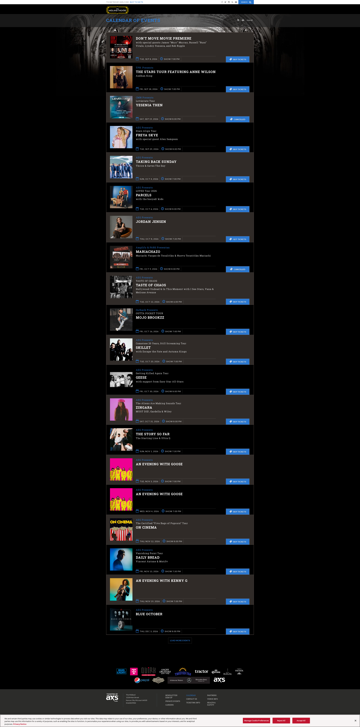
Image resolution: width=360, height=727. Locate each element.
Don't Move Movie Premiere (163, 38)
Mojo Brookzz (150, 317)
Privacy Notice (19, 724)
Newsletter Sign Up (171, 696)
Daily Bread (148, 557)
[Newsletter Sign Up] (236, 2)
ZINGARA (144, 407)
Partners (212, 695)
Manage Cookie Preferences (256, 720)
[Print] (243, 20)
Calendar (191, 695)
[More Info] (121, 57)
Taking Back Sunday (156, 161)
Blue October (149, 614)
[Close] (355, 720)
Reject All (281, 720)
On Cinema (146, 527)
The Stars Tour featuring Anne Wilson (176, 72)
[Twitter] (225, 2)
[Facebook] (222, 2)
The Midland (117, 10)
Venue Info (212, 699)
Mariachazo (148, 251)
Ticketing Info (193, 702)
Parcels (143, 195)
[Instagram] (229, 2)
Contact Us (191, 699)
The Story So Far (153, 434)
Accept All (301, 720)
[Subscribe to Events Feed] (238, 20)
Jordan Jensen (151, 221)
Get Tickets (239, 239)
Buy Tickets (136, 2)
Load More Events (180, 640)
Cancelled (239, 119)
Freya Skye (147, 135)
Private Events (172, 701)
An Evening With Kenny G (161, 580)
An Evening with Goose (159, 464)
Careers (169, 705)
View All (250, 20)
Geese (141, 377)
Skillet (143, 347)
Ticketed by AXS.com (180, 20)
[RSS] (232, 2)
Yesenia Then (149, 105)
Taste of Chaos (151, 285)
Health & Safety (211, 703)
